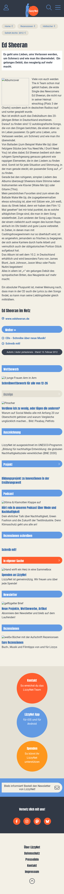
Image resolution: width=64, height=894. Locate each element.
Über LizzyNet (32, 847)
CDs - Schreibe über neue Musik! (25, 338)
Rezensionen (26, 26)
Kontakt (32, 865)
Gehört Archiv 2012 (14, 33)
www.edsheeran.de (17, 318)
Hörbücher (48, 26)
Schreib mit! (12, 343)
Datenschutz (32, 853)
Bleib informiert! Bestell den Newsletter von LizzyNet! (27, 787)
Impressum (32, 871)
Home (8, 26)
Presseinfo (32, 859)
